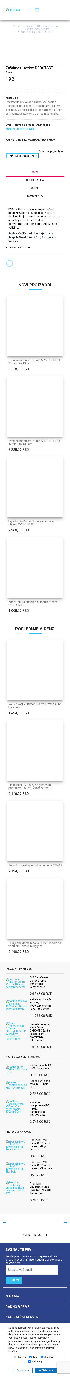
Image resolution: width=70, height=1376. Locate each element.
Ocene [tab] (35, 187)
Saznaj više (23, 1370)
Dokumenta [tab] (35, 195)
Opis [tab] (35, 172)
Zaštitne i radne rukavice (37, 29)
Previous (10, 63)
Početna (16, 26)
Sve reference (33, 1235)
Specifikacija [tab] (35, 180)
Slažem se (47, 1370)
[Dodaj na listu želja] (60, 353)
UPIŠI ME (13, 1280)
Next (59, 63)
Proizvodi (28, 26)
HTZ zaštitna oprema (47, 26)
